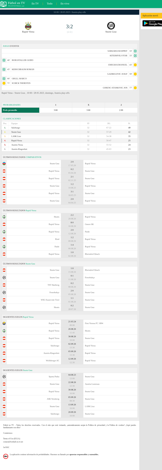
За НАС (6, 447)
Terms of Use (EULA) (11, 439)
